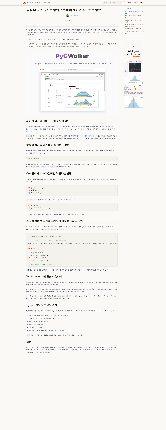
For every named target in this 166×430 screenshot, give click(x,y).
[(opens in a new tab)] (72, 82)
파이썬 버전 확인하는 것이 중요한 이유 (133, 12)
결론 (125, 33)
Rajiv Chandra (74, 16)
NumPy (28, 129)
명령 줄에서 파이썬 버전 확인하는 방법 (133, 16)
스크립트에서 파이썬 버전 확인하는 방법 (133, 21)
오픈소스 (50, 3)
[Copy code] (115, 158)
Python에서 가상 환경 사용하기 (133, 28)
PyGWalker (83, 44)
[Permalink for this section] (71, 121)
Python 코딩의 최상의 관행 (132, 31)
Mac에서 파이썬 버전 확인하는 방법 (45, 164)
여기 (95, 138)
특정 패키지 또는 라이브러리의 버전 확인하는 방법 (133, 25)
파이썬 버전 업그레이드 (87, 136)
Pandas (35, 129)
